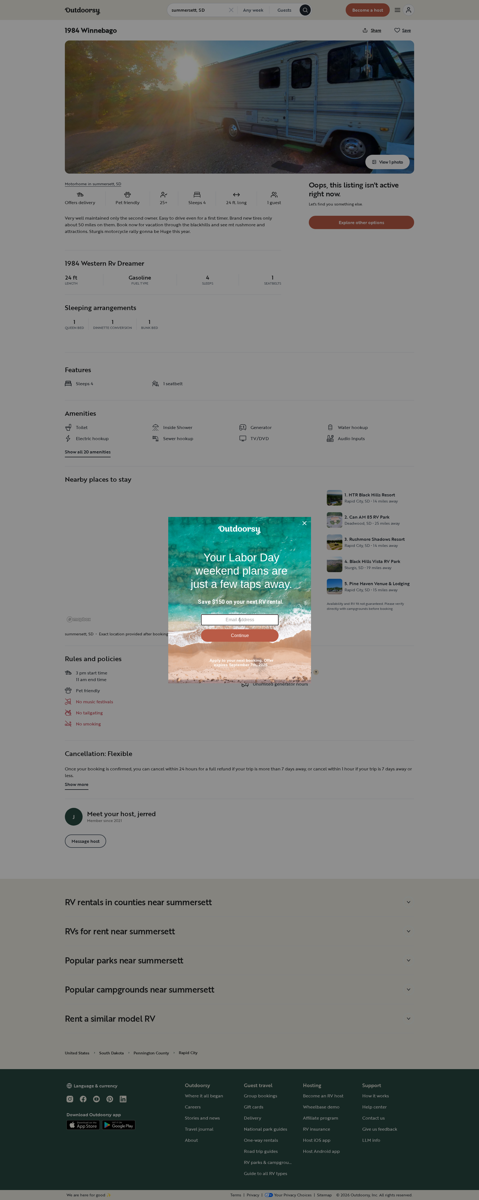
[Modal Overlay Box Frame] (239, 600)
